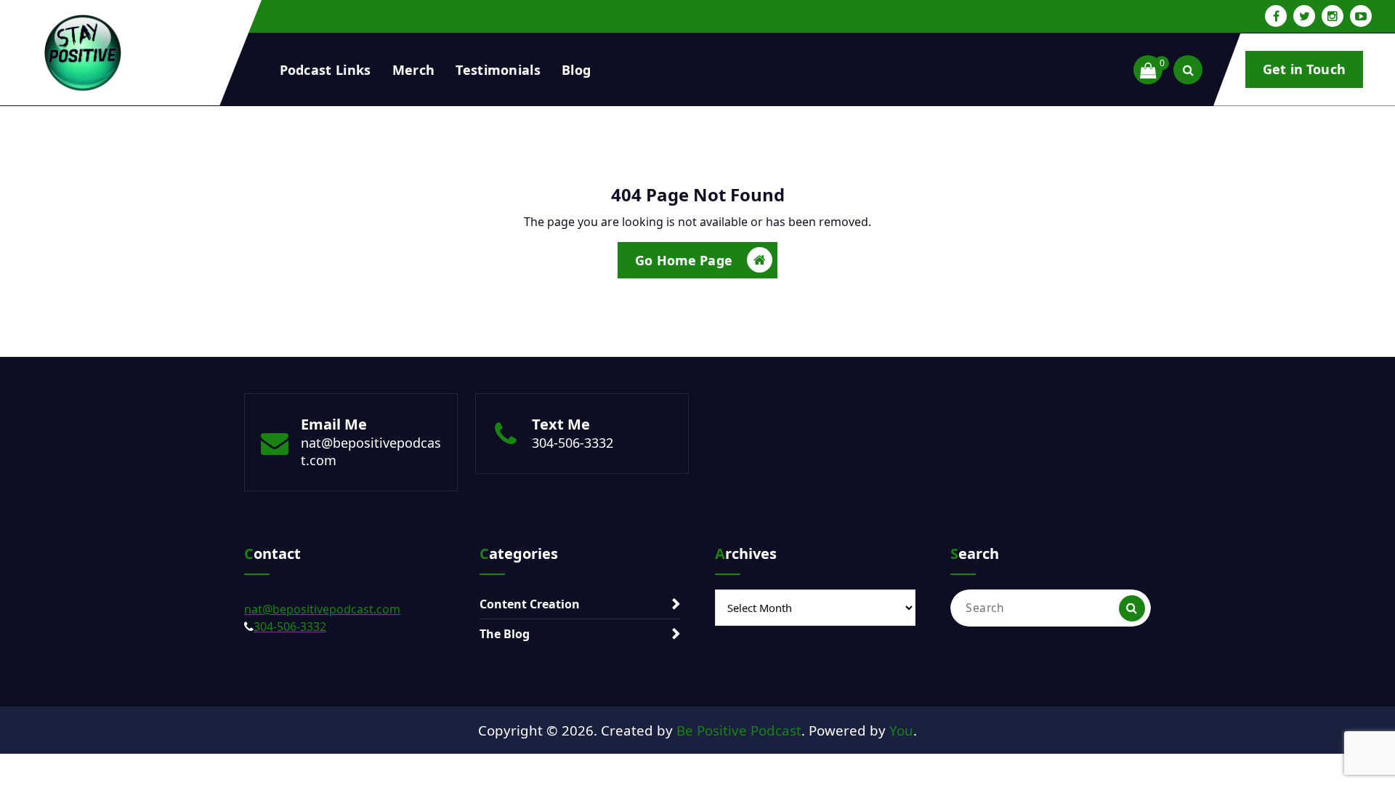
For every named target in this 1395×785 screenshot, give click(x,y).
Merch (413, 69)
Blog (576, 69)
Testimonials (498, 69)
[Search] (1132, 608)
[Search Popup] (1187, 69)
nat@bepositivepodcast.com (322, 609)
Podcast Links (325, 69)
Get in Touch (1304, 69)
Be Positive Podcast (738, 730)
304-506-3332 (572, 442)
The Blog (505, 634)
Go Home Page (683, 260)
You (901, 730)
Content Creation (530, 604)
